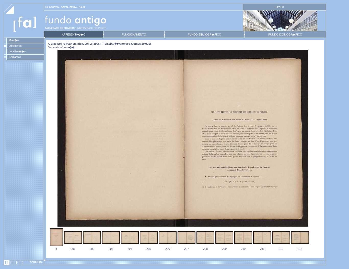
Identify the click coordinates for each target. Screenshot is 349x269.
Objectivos (15, 45)
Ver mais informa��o (62, 47)
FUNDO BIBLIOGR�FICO (204, 34)
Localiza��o (17, 51)
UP (280, 7)
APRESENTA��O (74, 34)
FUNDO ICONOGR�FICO (285, 34)
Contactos (15, 57)
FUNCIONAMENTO (134, 34)
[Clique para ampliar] (182, 225)
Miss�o (14, 40)
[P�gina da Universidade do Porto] (24, 262)
